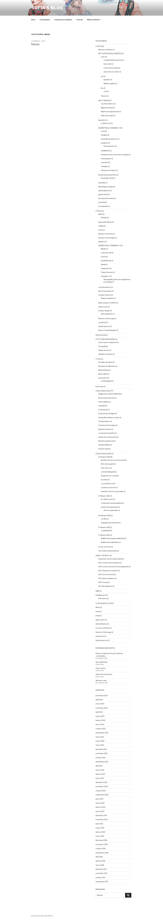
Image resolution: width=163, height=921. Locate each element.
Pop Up (103, 257)
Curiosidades (45, 20)
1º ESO (98, 46)
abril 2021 (99, 766)
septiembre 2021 (102, 762)
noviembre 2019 (102, 819)
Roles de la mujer (107, 115)
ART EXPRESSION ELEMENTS (109, 53)
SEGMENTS (105, 151)
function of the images (106, 238)
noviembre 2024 (102, 695)
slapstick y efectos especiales (112, 491)
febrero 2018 (100, 861)
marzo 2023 (100, 716)
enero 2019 (100, 836)
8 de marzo (100, 386)
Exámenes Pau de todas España (110, 559)
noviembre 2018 (102, 844)
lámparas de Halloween (106, 366)
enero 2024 (100, 704)
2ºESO (98, 211)
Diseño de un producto (104, 674)
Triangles (104, 166)
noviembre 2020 (102, 786)
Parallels (104, 135)
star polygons (106, 158)
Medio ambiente (93, 20)
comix (100, 230)
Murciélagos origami (105, 187)
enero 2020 (100, 811)
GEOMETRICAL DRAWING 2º (109, 245)
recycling (101, 202)
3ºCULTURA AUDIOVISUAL (105, 339)
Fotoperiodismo (104, 421)
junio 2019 (99, 824)
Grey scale (107, 64)
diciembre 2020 (101, 782)
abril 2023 (99, 712)
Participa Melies (104, 445)
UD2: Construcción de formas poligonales (113, 567)
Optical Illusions (104, 190)
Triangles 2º (105, 276)
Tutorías (79, 20)
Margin (103, 249)
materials (101, 183)
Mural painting (103, 370)
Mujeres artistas (107, 108)
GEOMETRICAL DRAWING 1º (109, 128)
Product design (104, 311)
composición (103, 410)
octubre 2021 (100, 758)
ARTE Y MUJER (103, 100)
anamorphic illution (105, 222)
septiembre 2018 (102, 853)
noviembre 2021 (101, 753)
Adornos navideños (105, 50)
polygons (104, 143)
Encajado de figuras (105, 362)
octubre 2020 (101, 791)
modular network (104, 295)
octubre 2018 (100, 848)
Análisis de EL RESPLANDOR (109, 394)
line (102, 88)
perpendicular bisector (109, 139)
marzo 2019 (100, 828)
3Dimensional (101, 335)
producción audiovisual (109, 507)
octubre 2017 (100, 877)
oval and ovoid (106, 253)
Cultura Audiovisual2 (103, 453)
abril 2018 (99, 857)
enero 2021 (100, 778)
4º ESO (98, 359)
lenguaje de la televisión (110, 523)
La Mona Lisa (106, 123)
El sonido (104, 480)
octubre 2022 (101, 729)
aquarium (107, 80)
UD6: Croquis (103, 582)
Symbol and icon (101, 640)
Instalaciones (101, 595)
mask (98, 611)
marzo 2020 (100, 803)
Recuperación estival (106, 198)
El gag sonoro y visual (109, 476)
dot (102, 76)
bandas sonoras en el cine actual (113, 460)
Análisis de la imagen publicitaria (112, 538)
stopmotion (102, 378)
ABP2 (100, 214)
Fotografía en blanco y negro (108, 417)
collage (101, 226)
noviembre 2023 (102, 708)
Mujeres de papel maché (110, 111)
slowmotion (100, 636)
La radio (104, 519)
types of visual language (107, 330)
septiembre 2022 (102, 733)
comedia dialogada (108, 472)
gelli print (101, 242)
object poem (103, 307)
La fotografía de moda (104, 603)
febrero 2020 (100, 807)
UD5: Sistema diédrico (106, 578)
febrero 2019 (100, 832)
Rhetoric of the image (106, 318)
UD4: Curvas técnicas (106, 574)
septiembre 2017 (102, 882)
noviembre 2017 (101, 873)
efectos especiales (111, 510)
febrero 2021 (100, 774)
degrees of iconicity (105, 234)
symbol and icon (104, 326)
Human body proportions (107, 175)
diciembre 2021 (101, 749)
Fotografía (102, 346)
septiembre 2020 (102, 795)
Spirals (103, 264)
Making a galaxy (109, 83)
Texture (104, 96)
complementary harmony (113, 60)
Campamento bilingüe (63, 20)
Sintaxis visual (103, 449)
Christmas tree (109, 146)
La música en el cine (108, 487)
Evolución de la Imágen (106, 413)
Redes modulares (107, 298)
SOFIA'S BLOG (47, 7)
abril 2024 (99, 700)
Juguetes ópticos (104, 429)
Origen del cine (103, 350)
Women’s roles (101, 680)
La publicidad (105, 530)
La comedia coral (107, 483)
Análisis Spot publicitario (110, 542)
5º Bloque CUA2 (104, 535)
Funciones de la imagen (107, 425)
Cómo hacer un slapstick (107, 342)
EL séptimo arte (107, 499)
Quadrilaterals (106, 260)
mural (98, 616)
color (103, 57)
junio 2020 (99, 799)
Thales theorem (107, 272)
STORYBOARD (106, 381)
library (98, 607)
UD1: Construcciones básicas (109, 563)
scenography (103, 206)
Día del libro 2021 (107, 178)
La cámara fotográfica (106, 433)
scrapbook (102, 322)
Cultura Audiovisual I (103, 391)
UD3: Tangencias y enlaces (108, 570)
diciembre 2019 (101, 815)
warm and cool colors (111, 72)
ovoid (103, 131)
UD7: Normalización (105, 586)
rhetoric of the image (103, 632)
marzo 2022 (100, 741)
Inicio (33, 20)
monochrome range (111, 68)
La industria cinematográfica (111, 503)
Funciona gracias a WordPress (42, 916)
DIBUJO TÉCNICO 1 (102, 555)
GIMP (98, 591)
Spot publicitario (107, 314)
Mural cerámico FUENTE (107, 303)
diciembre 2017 (101, 869)
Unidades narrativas (105, 354)
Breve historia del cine (106, 398)
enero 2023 (100, 724)
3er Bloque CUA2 (104, 515)
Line (105, 91)
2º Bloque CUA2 (104, 496)
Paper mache (100, 668)
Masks (35, 44)
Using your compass (108, 170)
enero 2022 (100, 745)
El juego (104, 217)
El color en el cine (104, 547)
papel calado (102, 374)
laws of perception (105, 291)
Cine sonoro (105, 468)
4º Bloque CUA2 (104, 527)
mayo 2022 (100, 737)
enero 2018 (100, 865)
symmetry (104, 162)
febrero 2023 (100, 720)
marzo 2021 (100, 770)
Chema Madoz (103, 402)
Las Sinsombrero (107, 104)
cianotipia (101, 406)
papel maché (103, 194)
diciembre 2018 (101, 840)
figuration (101, 120)
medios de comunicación (107, 437)
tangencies (105, 268)
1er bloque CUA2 (104, 457)
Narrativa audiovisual (106, 441)
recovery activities (102, 628)
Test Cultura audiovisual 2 (107, 551)
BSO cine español (107, 464)
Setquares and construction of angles (115, 155)
